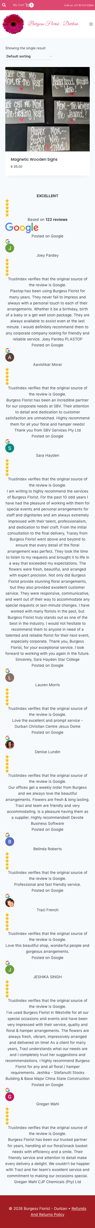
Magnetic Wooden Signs (34, 159)
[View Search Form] (4, 5)
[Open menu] (91, 24)
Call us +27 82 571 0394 (78, 5)
